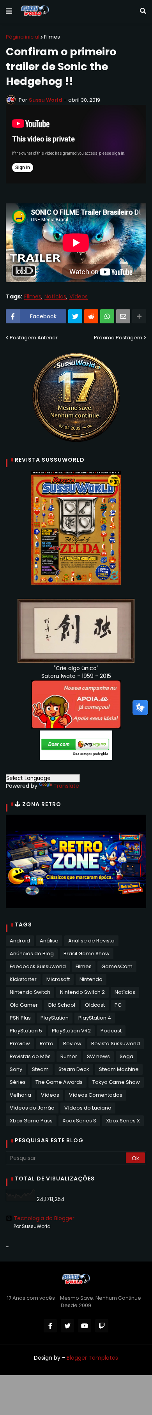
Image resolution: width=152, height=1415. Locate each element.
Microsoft (58, 979)
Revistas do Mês (30, 1056)
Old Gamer (24, 1005)
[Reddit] (91, 316)
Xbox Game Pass (31, 1120)
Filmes (52, 37)
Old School (61, 1005)
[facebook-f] (50, 1325)
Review (72, 1043)
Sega (126, 1056)
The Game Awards (59, 1082)
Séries (18, 1082)
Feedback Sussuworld (38, 966)
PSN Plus (20, 1018)
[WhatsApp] (107, 316)
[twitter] (67, 1325)
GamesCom (117, 966)
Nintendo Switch (30, 992)
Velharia (20, 1095)
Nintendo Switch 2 (82, 992)
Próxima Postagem (118, 337)
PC (118, 1005)
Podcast (111, 1030)
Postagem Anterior (34, 337)
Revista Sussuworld (115, 1043)
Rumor (68, 1056)
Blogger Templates (92, 1358)
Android (20, 940)
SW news (98, 1056)
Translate (66, 786)
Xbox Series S (79, 1120)
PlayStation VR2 (71, 1030)
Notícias (55, 297)
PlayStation (55, 1018)
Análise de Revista (91, 940)
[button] (9, 11)
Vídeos (78, 297)
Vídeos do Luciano (87, 1108)
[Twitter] (75, 316)
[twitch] (101, 1325)
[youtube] (84, 1325)
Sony (16, 1069)
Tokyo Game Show (116, 1082)
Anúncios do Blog (32, 953)
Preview (20, 1043)
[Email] (123, 316)
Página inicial (22, 37)
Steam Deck (73, 1069)
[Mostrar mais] (139, 316)
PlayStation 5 (26, 1030)
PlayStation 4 (94, 1018)
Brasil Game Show (87, 953)
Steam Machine (119, 1069)
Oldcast (95, 1005)
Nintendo (91, 979)
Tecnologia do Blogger (44, 1218)
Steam (40, 1069)
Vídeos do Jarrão (32, 1108)
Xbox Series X (123, 1120)
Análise (49, 940)
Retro (46, 1043)
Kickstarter (23, 979)
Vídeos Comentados (95, 1095)
